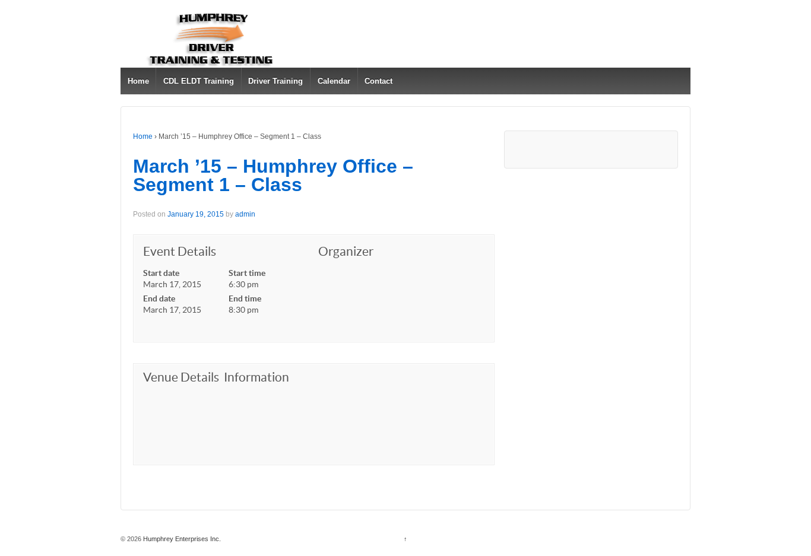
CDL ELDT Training (198, 81)
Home (138, 81)
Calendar (334, 81)
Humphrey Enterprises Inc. (181, 538)
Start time (247, 273)
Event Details (179, 251)
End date (159, 298)
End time (245, 298)
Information (256, 377)
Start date (161, 273)
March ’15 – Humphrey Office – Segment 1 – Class (273, 175)
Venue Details (181, 377)
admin (245, 214)
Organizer (345, 251)
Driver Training (275, 81)
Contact (378, 81)
